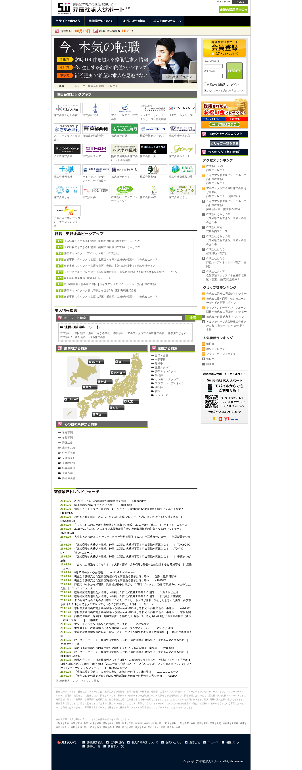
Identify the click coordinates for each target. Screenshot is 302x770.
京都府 (226, 723)
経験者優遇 (68, 468)
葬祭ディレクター (165, 371)
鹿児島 (170, 727)
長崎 (143, 727)
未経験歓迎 (68, 463)
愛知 (206, 723)
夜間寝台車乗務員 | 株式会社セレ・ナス (87, 278)
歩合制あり (68, 447)
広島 (92, 727)
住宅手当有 (68, 452)
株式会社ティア (91, 156)
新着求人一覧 (116, 746)
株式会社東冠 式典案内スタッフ (225, 316)
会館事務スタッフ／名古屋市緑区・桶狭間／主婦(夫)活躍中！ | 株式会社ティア (111, 296)
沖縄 (178, 727)
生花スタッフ (163, 367)
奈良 (58, 727)
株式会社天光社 (63, 176)
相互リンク (232, 742)
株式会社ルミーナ (179, 156)
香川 (111, 727)
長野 (186, 723)
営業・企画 (161, 355)
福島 (99, 723)
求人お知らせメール (167, 21)
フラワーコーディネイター (171, 383)
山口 (99, 727)
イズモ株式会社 (63, 156)
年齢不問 (67, 437)
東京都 (138, 723)
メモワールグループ (181, 115)
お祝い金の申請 (134, 21)
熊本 (150, 727)
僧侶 (157, 391)
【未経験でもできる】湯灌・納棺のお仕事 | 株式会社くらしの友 (102, 241)
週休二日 (67, 442)
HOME (240, 2)
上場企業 (67, 473)
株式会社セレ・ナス (152, 135)
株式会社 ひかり (178, 197)
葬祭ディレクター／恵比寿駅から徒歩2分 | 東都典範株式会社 (100, 290)
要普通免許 (68, 478)
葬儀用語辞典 (95, 742)
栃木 (111, 723)
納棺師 (159, 375)
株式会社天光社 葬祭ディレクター (226, 293)
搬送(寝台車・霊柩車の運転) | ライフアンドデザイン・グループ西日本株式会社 (111, 284)
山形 (92, 723)
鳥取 (73, 727)
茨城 (105, 723)
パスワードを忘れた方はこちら (226, 90)
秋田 (86, 723)
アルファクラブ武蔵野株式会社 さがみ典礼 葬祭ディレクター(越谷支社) (226, 325)
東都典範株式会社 (93, 135)
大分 (156, 727)
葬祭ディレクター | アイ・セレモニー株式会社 (91, 253)
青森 (67, 723)
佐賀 (137, 727)
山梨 (180, 723)
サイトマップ (223, 2)
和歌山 (65, 727)
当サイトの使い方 (68, 21)
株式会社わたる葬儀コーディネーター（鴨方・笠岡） (226, 262)
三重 (212, 723)
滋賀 (218, 723)
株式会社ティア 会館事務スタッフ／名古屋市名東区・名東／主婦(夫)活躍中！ (113, 86)
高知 (124, 727)
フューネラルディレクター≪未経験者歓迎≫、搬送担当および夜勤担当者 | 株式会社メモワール (120, 271)
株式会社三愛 (148, 156)
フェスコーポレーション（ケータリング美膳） (67, 221)
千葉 (131, 723)
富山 (161, 723)
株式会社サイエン (64, 197)
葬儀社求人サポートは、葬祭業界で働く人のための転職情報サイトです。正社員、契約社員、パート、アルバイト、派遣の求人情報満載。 (93, 7)
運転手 (159, 363)
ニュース (213, 742)
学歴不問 (67, 432)
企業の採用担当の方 (233, 9)
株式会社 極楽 (148, 197)
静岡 (199, 723)
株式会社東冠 (119, 135)
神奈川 (147, 723)
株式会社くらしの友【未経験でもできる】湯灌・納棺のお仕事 (226, 218)
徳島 (105, 727)
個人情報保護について (145, 742)
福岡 (131, 727)
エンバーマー (163, 395)
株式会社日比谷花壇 (181, 176)
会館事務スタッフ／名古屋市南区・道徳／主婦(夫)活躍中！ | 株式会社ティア (109, 265)
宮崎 (163, 727)
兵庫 (242, 723)
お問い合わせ (174, 742)
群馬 (118, 723)
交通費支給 (68, 457)
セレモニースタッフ (167, 379)
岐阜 (193, 723)
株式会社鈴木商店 (179, 135)
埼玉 (124, 723)
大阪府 (234, 723)
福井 (174, 723)
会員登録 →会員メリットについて (224, 48)
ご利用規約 (117, 742)
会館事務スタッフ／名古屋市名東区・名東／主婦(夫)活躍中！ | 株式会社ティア (111, 259)
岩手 (73, 723)
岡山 (86, 727)
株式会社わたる (120, 176)
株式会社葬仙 (148, 176)
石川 (167, 723)
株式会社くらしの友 (66, 115)
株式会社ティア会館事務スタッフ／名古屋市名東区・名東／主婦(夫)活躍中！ (226, 275)
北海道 (59, 723)
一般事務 (160, 359)
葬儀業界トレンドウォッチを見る (79, 680)
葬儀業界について (101, 21)
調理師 (159, 387)
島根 (79, 727)
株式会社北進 (90, 115)
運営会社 (194, 742)
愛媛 (118, 727)
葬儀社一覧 (93, 746)
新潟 (154, 723)
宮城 (79, 723)
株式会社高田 (90, 197)
